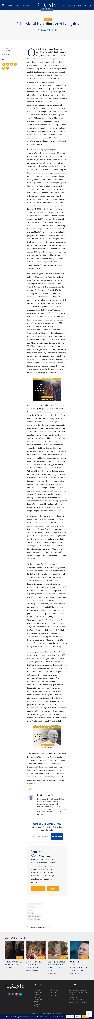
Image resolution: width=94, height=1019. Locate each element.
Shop (64, 5)
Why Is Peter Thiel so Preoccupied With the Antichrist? (79, 966)
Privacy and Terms (37, 1005)
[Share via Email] (15, 64)
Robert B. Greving (33, 970)
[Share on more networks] (7, 68)
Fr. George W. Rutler (46, 30)
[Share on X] (3, 64)
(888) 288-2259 (77, 1000)
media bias (31, 907)
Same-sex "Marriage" (34, 916)
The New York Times (34, 919)
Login (80, 5)
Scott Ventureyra (77, 973)
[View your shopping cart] (86, 5)
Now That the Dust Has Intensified (33, 964)
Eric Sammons (10, 967)
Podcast (26, 5)
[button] (89, 1014)
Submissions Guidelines (38, 993)
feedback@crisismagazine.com (78, 990)
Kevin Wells (52, 973)
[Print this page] (3, 68)
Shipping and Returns (38, 1000)
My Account (55, 990)
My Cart (53, 992)
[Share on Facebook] (7, 64)
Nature (30, 910)
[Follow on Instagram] (16, 994)
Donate (72, 5)
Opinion (10, 5)
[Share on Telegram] (11, 64)
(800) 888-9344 (76, 997)
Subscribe (57, 836)
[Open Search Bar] (90, 5)
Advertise (37, 997)
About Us (37, 990)
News (18, 5)
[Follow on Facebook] (9, 994)
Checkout (54, 995)
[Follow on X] (12, 994)
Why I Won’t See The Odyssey (13, 963)
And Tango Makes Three (35, 904)
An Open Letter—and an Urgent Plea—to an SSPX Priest (57, 966)
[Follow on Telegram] (20, 994)
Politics (30, 913)
